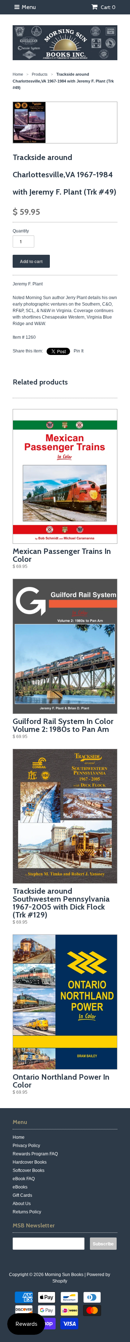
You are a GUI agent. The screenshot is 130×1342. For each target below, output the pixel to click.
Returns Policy (27, 1211)
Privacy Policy (26, 1145)
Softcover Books (28, 1170)
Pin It (78, 351)
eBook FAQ (24, 1178)
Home (19, 1137)
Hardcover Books (30, 1162)
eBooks (20, 1187)
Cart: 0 (108, 7)
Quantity (21, 231)
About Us (22, 1203)
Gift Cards (22, 1195)
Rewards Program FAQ (35, 1153)
